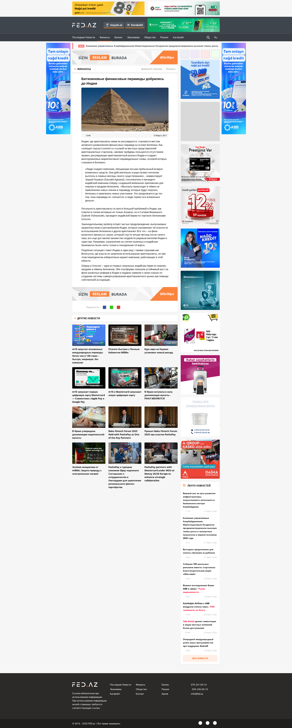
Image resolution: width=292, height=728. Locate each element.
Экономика (133, 37)
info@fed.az (197, 693)
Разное (164, 37)
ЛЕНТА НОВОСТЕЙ (199, 485)
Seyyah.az (116, 25)
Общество (150, 37)
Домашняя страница (151, 68)
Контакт (140, 693)
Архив (165, 693)
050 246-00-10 (199, 689)
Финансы (105, 37)
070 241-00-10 (199, 684)
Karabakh (137, 25)
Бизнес (119, 37)
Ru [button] (216, 37)
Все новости (200, 658)
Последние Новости (83, 37)
